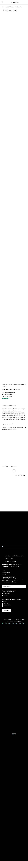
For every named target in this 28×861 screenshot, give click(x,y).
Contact (4, 574)
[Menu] (2, 2)
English (5, 595)
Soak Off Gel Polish (9, 6)
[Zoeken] (7, 2)
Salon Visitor (7, 606)
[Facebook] (3, 551)
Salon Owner (7, 604)
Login (3, 570)
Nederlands (7, 593)
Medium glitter (9, 394)
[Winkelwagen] (21, 2)
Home (3, 6)
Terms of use (15, 619)
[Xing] (10, 551)
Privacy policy (7, 619)
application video (11, 429)
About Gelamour (6, 572)
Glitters (14, 392)
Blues (9, 392)
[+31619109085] (3, 559)
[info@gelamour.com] (3, 562)
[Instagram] (6, 551)
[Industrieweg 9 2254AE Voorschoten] (3, 556)
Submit (6, 610)
